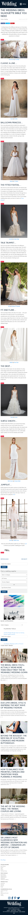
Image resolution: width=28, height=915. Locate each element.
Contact (2, 894)
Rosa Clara (16, 362)
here (14, 494)
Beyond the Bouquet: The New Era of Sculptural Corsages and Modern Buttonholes (14, 739)
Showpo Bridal (17, 481)
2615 (9, 306)
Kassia (12, 417)
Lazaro (16, 417)
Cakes (2, 868)
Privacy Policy (13, 910)
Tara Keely (17, 59)
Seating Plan (3, 883)
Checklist (6, 632)
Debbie (11, 362)
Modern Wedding (14, 903)
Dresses (2, 867)
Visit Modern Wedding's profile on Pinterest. (14, 643)
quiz (26, 543)
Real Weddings (3, 866)
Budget (2, 886)
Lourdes (10, 239)
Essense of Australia (16, 306)
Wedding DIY (3, 878)
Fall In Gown (10, 481)
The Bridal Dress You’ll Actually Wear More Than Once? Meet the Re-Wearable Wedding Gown (14, 669)
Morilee (15, 118)
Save (3, 39)
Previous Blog (5, 559)
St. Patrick (16, 181)
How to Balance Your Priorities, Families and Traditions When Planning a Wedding (12, 773)
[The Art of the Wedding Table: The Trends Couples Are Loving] (14, 796)
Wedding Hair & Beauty (4, 879)
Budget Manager (12, 632)
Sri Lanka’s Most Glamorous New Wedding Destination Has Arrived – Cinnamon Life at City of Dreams (14, 842)
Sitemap (2, 895)
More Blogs (3, 860)
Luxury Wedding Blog (14, 911)
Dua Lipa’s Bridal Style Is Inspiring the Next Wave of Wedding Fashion (13, 705)
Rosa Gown (11, 59)
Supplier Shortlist (11, 634)
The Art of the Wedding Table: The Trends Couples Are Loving (13, 808)
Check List (2, 885)
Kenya (11, 181)
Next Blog (23, 559)
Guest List (18, 632)
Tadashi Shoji (16, 540)
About (2, 891)
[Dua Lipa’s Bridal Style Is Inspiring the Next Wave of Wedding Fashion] (14, 692)
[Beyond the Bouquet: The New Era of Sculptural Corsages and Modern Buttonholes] (14, 727)
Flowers (2, 869)
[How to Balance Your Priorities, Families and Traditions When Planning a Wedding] (14, 761)
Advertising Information (4, 893)
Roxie (12, 118)
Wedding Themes (3, 877)
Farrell (10, 540)
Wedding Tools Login (4, 890)
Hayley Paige (16, 239)
